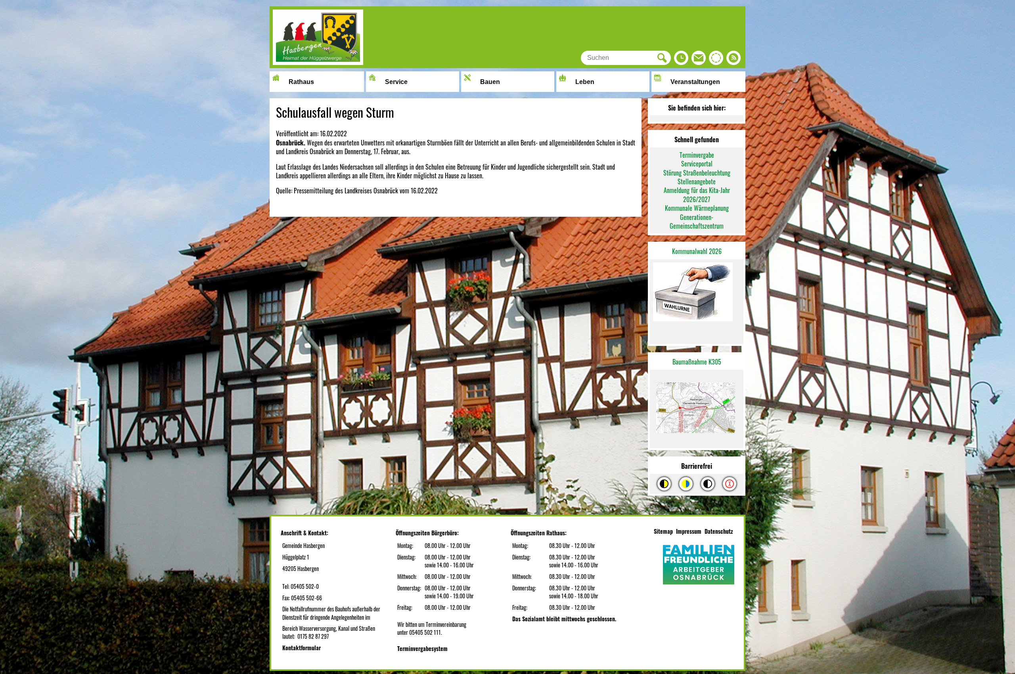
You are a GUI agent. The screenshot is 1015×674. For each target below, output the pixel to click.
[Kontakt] (698, 60)
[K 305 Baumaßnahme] (696, 409)
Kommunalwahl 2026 (697, 251)
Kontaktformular (301, 647)
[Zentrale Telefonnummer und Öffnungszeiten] (681, 60)
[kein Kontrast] (729, 484)
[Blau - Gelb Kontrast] (686, 484)
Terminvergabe (697, 155)
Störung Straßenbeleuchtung (696, 173)
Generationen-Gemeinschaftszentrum (697, 221)
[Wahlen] (696, 292)
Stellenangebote (697, 181)
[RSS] (733, 60)
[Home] (318, 62)
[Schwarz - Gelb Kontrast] (664, 484)
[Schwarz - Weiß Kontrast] (707, 484)
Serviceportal (696, 163)
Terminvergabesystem (422, 648)
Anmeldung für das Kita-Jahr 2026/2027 (697, 194)
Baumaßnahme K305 (696, 362)
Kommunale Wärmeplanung (697, 208)
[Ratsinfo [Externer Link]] (716, 60)
